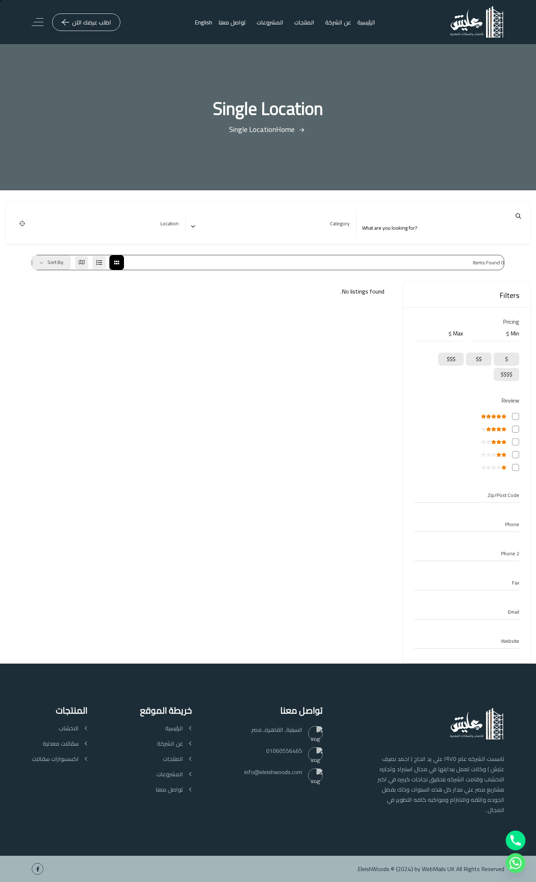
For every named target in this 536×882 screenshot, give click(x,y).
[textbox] (340, 223)
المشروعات (270, 22)
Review (510, 400)
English (203, 22)
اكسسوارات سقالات (55, 759)
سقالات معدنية (61, 743)
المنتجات (304, 22)
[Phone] (515, 840)
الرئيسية (366, 22)
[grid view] (116, 262)
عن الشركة (338, 22)
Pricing (511, 321)
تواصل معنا (232, 22)
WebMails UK (438, 868)
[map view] (81, 262)
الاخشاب (69, 728)
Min (515, 333)
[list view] (99, 262)
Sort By (55, 262)
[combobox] (273, 223)
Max (458, 333)
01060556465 (284, 751)
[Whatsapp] (515, 863)
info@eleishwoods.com (273, 772)
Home (285, 129)
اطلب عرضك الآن (91, 22)
